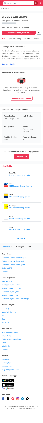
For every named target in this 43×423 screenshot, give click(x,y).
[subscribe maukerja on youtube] (12, 399)
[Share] (39, 33)
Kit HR (4, 343)
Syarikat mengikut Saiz (10, 295)
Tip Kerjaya (6, 309)
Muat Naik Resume (9, 312)
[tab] (7, 166)
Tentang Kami (7, 363)
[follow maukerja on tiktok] (27, 399)
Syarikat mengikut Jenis (10, 292)
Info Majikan (6, 346)
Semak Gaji (6, 322)
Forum (4, 315)
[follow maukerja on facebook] (3, 399)
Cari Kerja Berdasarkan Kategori (14, 258)
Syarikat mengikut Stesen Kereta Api (15, 299)
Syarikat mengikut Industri (12, 288)
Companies (6, 247)
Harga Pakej (6, 336)
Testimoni (5, 272)
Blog (3, 319)
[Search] (36, 3)
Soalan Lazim (6, 359)
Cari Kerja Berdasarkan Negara (13, 265)
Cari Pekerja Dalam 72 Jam (11, 339)
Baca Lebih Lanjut (8, 64)
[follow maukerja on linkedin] (22, 399)
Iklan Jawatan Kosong (10, 332)
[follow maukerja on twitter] (8, 399)
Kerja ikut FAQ (7, 268)
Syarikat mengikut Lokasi (11, 285)
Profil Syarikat (7, 281)
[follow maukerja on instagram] (17, 399)
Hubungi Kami (7, 366)
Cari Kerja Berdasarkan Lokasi (13, 261)
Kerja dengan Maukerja (10, 370)
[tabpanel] (21, 205)
